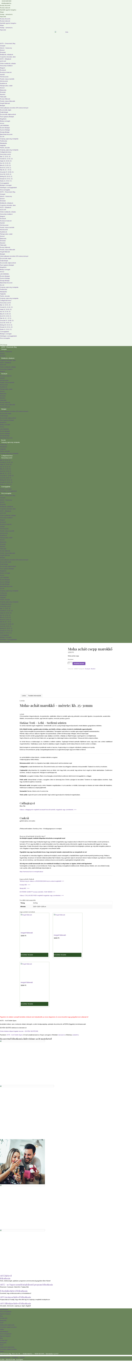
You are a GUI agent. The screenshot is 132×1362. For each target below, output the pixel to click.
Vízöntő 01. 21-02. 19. (6, 158)
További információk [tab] (34, 695)
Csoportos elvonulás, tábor (8, 57)
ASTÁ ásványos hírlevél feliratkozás (15, 1297)
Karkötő (2, 74)
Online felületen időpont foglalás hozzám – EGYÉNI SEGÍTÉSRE (19, 1031)
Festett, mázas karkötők (7, 79)
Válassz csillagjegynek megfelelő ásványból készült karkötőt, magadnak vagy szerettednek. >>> (48, 809)
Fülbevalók (3, 96)
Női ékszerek (4, 81)
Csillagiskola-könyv (5, 152)
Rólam (2, 12)
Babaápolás (3, 143)
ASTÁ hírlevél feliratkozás (6, 1277)
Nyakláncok (3, 83)
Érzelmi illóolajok (5, 127)
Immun (2, 123)
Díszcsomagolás (5, 190)
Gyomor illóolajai (5, 130)
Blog (1, 1316)
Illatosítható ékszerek (6, 134)
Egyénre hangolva (5, 1314)
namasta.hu (61, 1035)
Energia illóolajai (4, 132)
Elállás (2, 1329)
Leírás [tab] (24, 695)
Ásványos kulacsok (6, 72)
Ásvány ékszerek (5, 5)
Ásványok (3, 70)
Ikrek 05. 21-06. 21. (5, 167)
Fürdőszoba (3, 141)
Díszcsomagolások (5, 1311)
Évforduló (3, 52)
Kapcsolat (3, 16)
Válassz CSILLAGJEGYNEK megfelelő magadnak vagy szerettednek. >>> (42, 895)
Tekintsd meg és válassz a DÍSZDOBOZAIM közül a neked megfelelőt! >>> (42, 881)
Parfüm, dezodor (5, 147)
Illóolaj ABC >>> (24, 888)
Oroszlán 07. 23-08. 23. (7, 172)
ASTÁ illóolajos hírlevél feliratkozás (15, 1303)
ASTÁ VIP (3, 61)
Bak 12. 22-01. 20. (5, 156)
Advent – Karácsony (6, 48)
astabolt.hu (75, 1035)
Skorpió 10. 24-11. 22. (6, 178)
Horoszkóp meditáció (6, 65)
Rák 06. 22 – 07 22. (5, 170)
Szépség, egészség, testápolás (9, 139)
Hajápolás (3, 145)
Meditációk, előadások (6, 54)
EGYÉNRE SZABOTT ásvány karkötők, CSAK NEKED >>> (37, 892)
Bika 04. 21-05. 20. (5, 165)
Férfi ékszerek (4, 76)
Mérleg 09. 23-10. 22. (6, 176)
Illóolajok (2, 105)
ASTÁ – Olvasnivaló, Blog (7, 43)
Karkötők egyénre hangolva (8, 10)
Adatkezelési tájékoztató (7, 1325)
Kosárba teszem (79, 663)
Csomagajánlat (4, 183)
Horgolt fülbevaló (5, 103)
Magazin (2, 68)
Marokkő (2, 94)
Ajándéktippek (4, 1309)
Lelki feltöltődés (4, 125)
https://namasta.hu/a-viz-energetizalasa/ (31, 871)
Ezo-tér (2, 136)
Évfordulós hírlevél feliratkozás (13, 1291)
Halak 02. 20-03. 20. (6, 161)
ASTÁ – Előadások (5, 59)
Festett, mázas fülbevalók (7, 101)
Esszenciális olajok (5, 110)
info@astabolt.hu (27, 1354)
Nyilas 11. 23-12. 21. (6, 181)
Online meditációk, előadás (8, 63)
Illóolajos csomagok (6, 185)
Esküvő (2, 50)
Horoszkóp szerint (5, 154)
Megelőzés (3, 119)
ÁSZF (1, 1322)
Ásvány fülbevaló (5, 99)
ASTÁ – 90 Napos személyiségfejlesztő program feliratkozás (26, 1284)
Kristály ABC (3, 1318)
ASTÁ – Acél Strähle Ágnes (15, 1035)
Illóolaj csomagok (5, 121)
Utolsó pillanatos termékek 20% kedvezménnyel (14, 108)
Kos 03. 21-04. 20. (5, 163)
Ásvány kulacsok (5, 7)
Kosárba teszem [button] (27, 955)
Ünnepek (2, 45)
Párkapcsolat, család (6, 85)
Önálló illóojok (4, 112)
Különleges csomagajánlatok (8, 187)
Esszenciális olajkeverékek (8, 114)
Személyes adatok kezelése (8, 1327)
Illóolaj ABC (3, 1320)
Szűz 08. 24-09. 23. (5, 174)
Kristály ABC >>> (25, 885)
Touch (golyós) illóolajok (7, 116)
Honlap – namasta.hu (6, 14)
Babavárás (3, 90)
